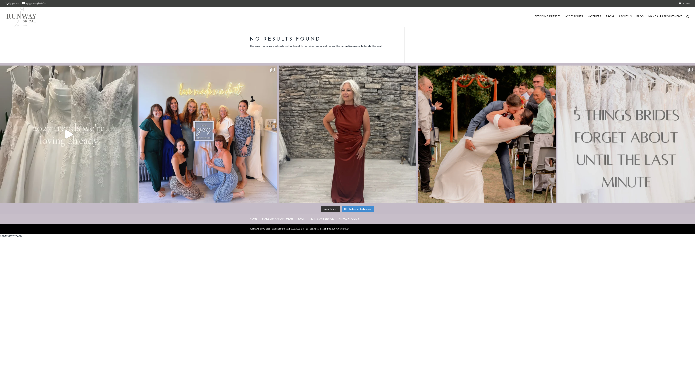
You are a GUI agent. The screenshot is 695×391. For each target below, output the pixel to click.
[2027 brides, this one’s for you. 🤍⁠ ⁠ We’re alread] (69, 134)
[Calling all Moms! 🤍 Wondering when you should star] (347, 134)
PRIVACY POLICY (348, 219)
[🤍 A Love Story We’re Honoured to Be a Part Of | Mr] (487, 134)
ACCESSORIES (574, 16)
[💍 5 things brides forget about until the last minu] (626, 134)
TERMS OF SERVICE (321, 219)
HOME (254, 219)
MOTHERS (594, 16)
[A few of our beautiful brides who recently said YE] (208, 134)
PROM (610, 16)
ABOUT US (625, 16)
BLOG (640, 16)
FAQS (301, 219)
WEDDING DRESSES (548, 16)
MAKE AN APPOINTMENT (665, 16)
